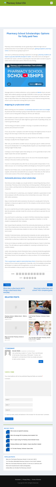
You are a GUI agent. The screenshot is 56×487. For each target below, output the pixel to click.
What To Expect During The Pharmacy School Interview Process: (24, 439)
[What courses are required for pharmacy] (8, 432)
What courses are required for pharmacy (19, 431)
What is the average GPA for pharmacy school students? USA (24, 435)
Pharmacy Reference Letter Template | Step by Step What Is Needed (25, 444)
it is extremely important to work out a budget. (37, 109)
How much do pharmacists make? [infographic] (18, 465)
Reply (40, 361)
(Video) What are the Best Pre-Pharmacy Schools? (18, 468)
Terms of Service (36, 479)
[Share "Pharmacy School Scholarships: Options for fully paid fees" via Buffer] (34, 273)
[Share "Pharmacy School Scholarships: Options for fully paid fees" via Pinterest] (28, 273)
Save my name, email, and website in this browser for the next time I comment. (27, 414)
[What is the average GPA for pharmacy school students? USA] (8, 436)
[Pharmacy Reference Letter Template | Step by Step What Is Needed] (8, 445)
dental (39, 92)
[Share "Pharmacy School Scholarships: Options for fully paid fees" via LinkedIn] (31, 273)
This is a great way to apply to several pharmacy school (20, 261)
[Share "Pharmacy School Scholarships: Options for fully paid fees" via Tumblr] (25, 273)
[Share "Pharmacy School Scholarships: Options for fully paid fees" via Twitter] (20, 273)
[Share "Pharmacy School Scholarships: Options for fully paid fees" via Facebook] (17, 273)
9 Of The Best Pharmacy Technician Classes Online (21, 448)
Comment (7, 378)
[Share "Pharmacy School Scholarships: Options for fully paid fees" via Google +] (23, 273)
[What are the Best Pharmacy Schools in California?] (16, 328)
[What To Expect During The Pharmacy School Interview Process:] (8, 441)
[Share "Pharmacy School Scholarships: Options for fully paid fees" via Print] (43, 273)
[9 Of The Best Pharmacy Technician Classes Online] (40, 307)
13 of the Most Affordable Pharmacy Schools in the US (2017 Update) (23, 461)
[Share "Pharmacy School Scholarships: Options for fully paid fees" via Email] (40, 273)
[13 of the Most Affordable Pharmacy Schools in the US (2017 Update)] (40, 328)
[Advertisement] (28, 17)
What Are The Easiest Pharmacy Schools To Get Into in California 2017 (24, 463)
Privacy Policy (26, 479)
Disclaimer (18, 479)
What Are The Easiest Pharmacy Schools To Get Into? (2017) (21, 459)
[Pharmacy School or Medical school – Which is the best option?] (16, 307)
